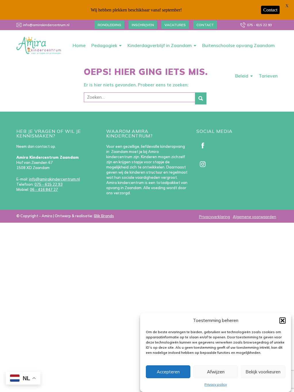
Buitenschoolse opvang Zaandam (238, 45)
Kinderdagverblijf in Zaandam (159, 45)
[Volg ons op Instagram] (204, 165)
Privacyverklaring (214, 216)
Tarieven (268, 76)
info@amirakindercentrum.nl (46, 25)
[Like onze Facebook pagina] (204, 147)
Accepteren (168, 371)
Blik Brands (104, 216)
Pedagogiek (104, 45)
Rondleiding (109, 25)
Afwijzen (216, 371)
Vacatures (175, 25)
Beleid (241, 76)
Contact (205, 25)
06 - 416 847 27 (44, 189)
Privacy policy (215, 384)
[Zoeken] (200, 98)
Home (79, 45)
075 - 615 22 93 (259, 25)
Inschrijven (143, 25)
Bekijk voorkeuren (263, 371)
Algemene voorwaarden (254, 216)
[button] (282, 320)
